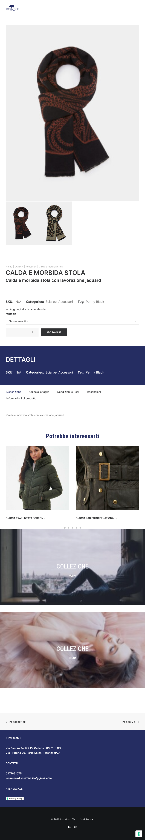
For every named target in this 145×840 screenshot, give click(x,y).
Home (9, 266)
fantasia (11, 314)
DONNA (19, 266)
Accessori (31, 266)
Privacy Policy (15, 798)
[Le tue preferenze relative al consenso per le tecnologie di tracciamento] (138, 833)
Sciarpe (51, 302)
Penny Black (95, 302)
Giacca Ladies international (25, 518)
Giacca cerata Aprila (90, 518)
